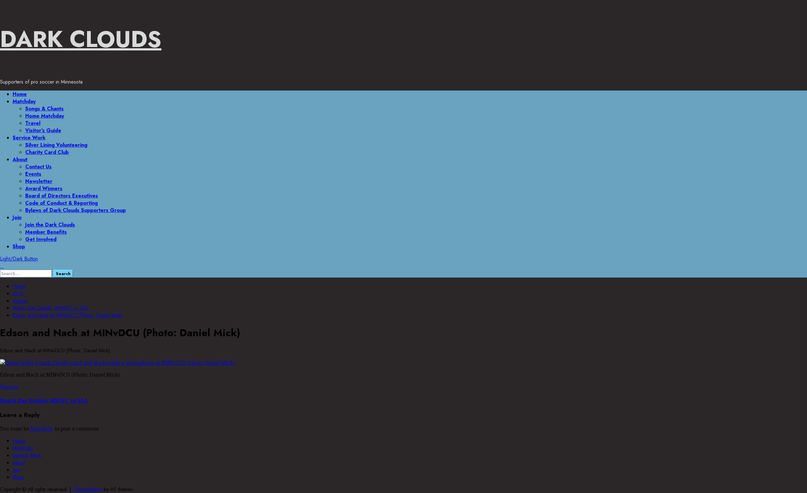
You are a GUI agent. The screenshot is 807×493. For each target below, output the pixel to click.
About (20, 159)
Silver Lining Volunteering (56, 145)
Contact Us (38, 166)
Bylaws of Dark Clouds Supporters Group (75, 210)
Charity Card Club (47, 152)
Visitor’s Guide (43, 130)
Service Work (29, 137)
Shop (19, 246)
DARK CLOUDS (80, 39)
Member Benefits (46, 232)
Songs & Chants (44, 108)
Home (20, 94)
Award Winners (43, 188)
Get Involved (40, 239)
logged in (42, 428)
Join (17, 217)
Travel (32, 123)
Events (33, 174)
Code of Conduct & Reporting (61, 203)
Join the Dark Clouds (50, 224)
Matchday (24, 101)
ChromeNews (87, 489)
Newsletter (38, 181)
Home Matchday (44, 116)
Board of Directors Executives (61, 195)
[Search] (2, 266)
